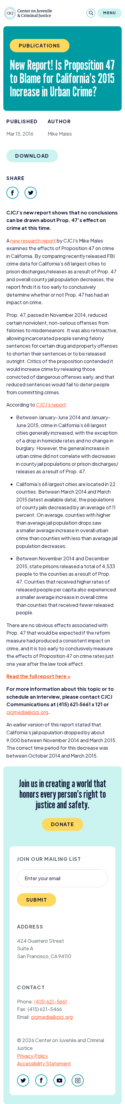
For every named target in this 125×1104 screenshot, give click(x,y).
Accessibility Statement (44, 1063)
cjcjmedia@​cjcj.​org (27, 712)
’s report (51, 404)
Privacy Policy (32, 1056)
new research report (33, 240)
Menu (109, 13)
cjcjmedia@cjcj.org (52, 1017)
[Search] (90, 13)
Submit (36, 899)
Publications (39, 45)
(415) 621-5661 (50, 1001)
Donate (62, 824)
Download (32, 156)
